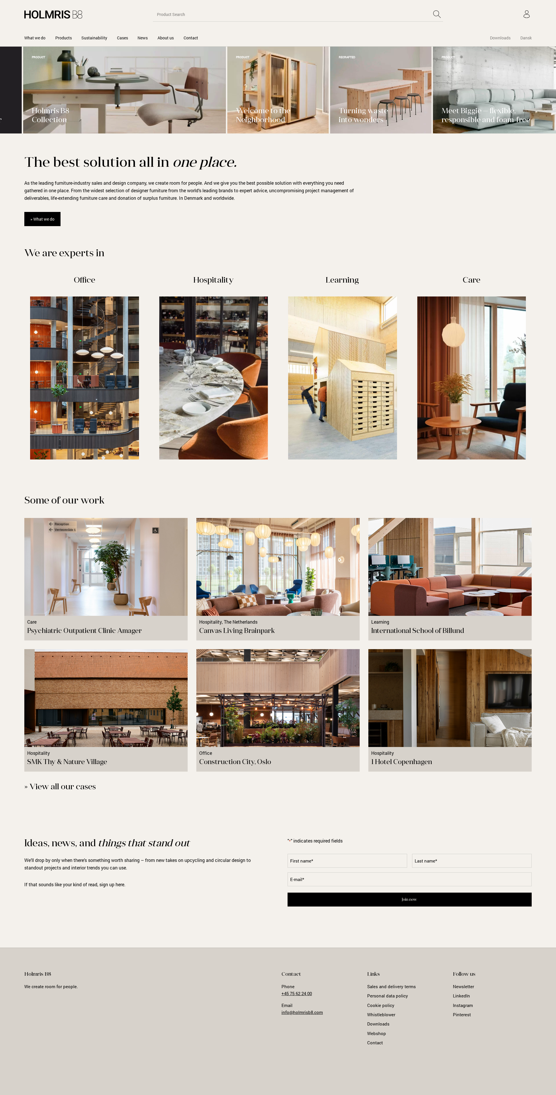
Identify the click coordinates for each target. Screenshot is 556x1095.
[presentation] (525, 144)
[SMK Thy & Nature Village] (106, 710)
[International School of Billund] (450, 579)
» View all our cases (60, 787)
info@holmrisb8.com (302, 1012)
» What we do (42, 219)
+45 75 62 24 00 (296, 993)
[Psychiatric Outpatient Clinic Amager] (106, 579)
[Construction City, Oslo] (278, 710)
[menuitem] (34, 38)
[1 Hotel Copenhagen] (450, 710)
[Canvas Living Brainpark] (278, 579)
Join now (409, 900)
